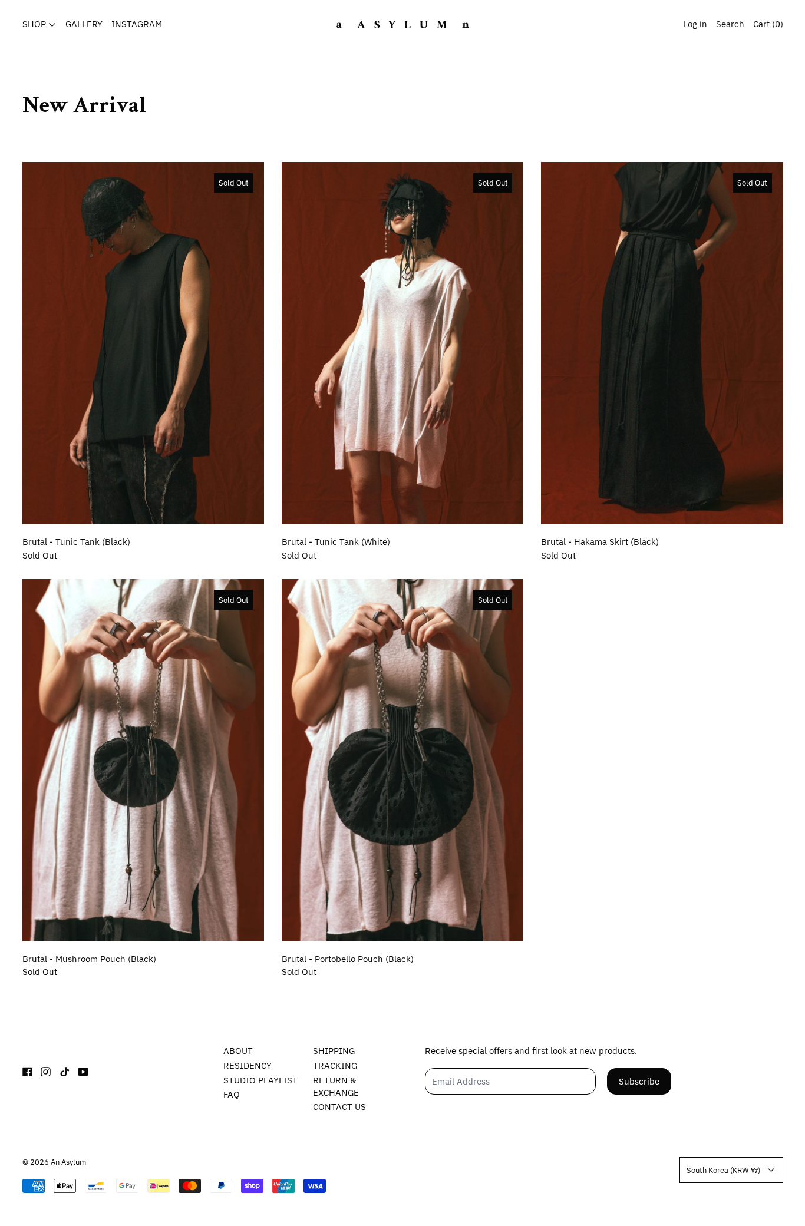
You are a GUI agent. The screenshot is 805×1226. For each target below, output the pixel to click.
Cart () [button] (768, 23)
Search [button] (730, 23)
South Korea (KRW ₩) (723, 1170)
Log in (695, 23)
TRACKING (335, 1065)
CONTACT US (339, 1106)
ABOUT (238, 1050)
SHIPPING (334, 1050)
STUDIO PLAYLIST (260, 1080)
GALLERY (84, 23)
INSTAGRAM (136, 23)
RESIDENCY (247, 1065)
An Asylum (68, 1161)
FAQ (231, 1094)
